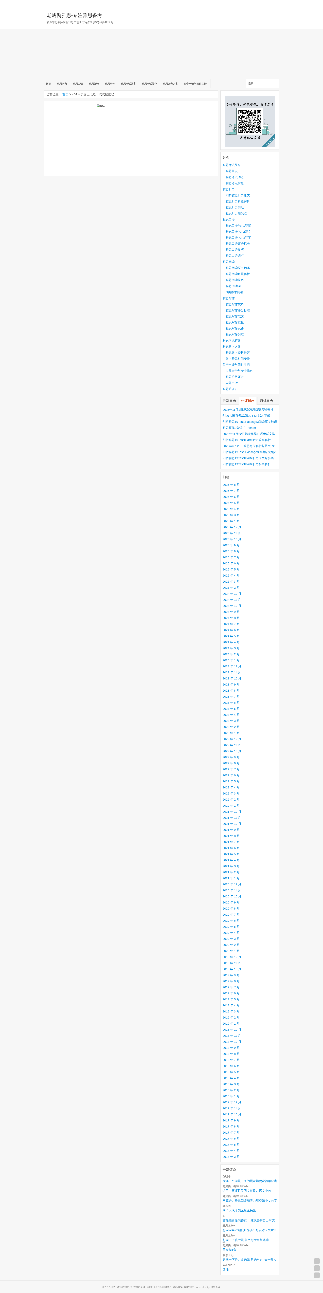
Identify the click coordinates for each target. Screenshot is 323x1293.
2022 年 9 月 (231, 757)
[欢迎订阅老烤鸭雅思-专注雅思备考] (277, 4)
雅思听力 (62, 83)
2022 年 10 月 (232, 751)
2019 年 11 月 (232, 963)
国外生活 (232, 383)
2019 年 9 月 (231, 975)
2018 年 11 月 (232, 1035)
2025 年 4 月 (231, 575)
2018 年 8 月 (231, 1054)
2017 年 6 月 (231, 1138)
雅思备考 (215, 1287)
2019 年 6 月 (231, 993)
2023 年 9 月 (231, 684)
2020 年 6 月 (231, 920)
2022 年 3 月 (231, 793)
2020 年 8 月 (231, 908)
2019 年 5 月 (231, 999)
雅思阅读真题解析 (238, 274)
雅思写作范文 (235, 316)
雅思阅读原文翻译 (238, 268)
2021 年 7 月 (231, 842)
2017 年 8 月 (231, 1126)
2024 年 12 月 (232, 593)
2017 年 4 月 (231, 1150)
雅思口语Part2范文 (238, 231)
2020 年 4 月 (231, 932)
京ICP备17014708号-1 (159, 1287)
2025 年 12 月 (232, 527)
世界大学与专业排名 (239, 371)
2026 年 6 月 (231, 496)
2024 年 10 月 (232, 605)
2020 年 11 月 (232, 890)
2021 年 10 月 (232, 823)
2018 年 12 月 (232, 1029)
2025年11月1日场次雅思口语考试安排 (248, 409)
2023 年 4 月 (231, 714)
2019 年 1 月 (231, 1023)
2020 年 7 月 (231, 914)
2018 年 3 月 (231, 1084)
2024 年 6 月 (231, 630)
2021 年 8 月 (231, 836)
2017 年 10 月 (232, 1114)
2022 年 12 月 (232, 739)
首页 (48, 83)
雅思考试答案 (128, 83)
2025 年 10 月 (232, 539)
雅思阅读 (94, 83)
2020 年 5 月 (231, 926)
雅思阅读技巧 (235, 280)
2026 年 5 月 (231, 503)
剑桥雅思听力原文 (238, 195)
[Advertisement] (161, 54)
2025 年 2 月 (231, 587)
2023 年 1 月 (231, 733)
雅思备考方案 (170, 83)
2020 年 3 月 (231, 938)
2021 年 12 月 (232, 811)
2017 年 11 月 (232, 1108)
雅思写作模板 (235, 322)
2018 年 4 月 (231, 1078)
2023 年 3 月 (231, 721)
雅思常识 (232, 171)
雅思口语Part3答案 (238, 237)
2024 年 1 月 (231, 660)
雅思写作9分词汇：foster (239, 428)
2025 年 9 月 (231, 545)
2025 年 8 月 (231, 551)
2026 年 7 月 (231, 490)
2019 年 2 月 (231, 1017)
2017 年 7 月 (231, 1132)
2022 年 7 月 (231, 769)
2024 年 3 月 (231, 648)
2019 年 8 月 (231, 981)
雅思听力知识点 (236, 213)
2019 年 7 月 (231, 987)
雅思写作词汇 (235, 334)
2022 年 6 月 (231, 775)
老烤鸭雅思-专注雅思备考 (74, 15)
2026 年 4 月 (231, 509)
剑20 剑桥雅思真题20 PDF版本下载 (246, 415)
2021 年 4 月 (231, 860)
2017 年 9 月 (231, 1120)
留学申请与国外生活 (195, 83)
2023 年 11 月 (232, 672)
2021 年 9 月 (231, 830)
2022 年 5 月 (231, 781)
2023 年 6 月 (231, 702)
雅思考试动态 (235, 177)
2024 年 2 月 (231, 654)
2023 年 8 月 (231, 690)
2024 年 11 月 (232, 599)
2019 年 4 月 (231, 1005)
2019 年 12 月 (232, 957)
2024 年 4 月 (231, 642)
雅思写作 (110, 83)
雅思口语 (78, 83)
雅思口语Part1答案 (238, 225)
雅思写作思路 (235, 328)
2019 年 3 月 (231, 1011)
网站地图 (189, 1287)
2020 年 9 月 (231, 902)
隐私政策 (178, 1287)
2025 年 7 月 (231, 557)
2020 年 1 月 (231, 951)
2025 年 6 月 (231, 563)
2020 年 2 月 (231, 945)
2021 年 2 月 (231, 872)
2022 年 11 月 (232, 745)
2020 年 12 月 (232, 884)
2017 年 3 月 (231, 1156)
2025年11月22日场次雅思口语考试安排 (249, 434)
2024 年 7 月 (231, 624)
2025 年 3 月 (231, 581)
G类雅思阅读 (234, 292)
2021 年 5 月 (231, 854)
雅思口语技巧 (235, 249)
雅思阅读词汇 (235, 286)
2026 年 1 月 (231, 521)
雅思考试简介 (149, 83)
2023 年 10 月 (232, 678)
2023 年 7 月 (231, 696)
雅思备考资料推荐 (238, 352)
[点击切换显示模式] (317, 1261)
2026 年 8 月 (231, 484)
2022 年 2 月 (231, 799)
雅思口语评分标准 (238, 243)
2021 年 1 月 (231, 878)
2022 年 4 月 (231, 787)
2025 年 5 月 (231, 569)
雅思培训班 (230, 389)
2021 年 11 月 (232, 817)
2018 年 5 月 (231, 1072)
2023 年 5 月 (231, 708)
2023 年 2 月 (231, 727)
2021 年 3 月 (231, 866)
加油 (226, 1269)
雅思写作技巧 (235, 304)
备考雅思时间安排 (238, 358)
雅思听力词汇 (235, 207)
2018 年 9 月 (231, 1047)
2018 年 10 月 (232, 1041)
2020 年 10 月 (232, 896)
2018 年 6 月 (231, 1066)
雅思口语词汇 (235, 255)
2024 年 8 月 (231, 618)
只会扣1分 (229, 1249)
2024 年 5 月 (231, 636)
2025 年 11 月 (232, 533)
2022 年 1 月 (231, 805)
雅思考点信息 (235, 183)
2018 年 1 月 (231, 1096)
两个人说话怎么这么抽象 (239, 1210)
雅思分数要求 (235, 377)
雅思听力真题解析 (238, 201)
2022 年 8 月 (231, 763)
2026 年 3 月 (231, 515)
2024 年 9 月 (231, 612)
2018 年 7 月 (231, 1060)
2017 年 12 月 (232, 1102)
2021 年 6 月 (231, 848)
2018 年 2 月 (231, 1090)
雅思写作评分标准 (238, 310)
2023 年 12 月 (232, 666)
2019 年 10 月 (232, 969)
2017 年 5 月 (231, 1144)
